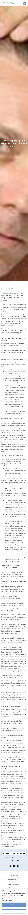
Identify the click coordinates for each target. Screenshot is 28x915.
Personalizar (14, 908)
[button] (24, 3)
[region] (14, 902)
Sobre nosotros (12, 879)
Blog (9, 887)
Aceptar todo (14, 904)
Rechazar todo (14, 911)
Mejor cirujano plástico (14, 884)
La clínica (10, 882)
